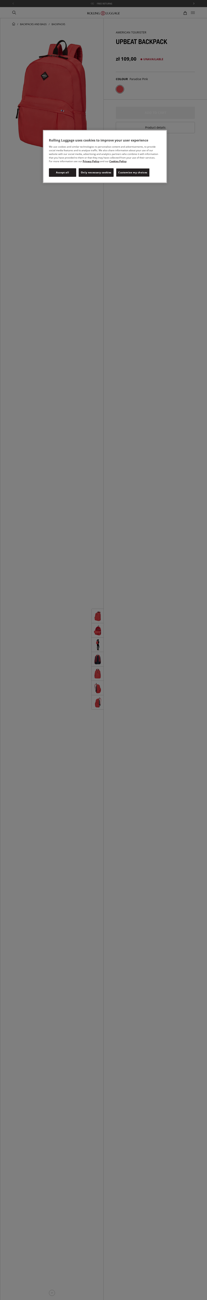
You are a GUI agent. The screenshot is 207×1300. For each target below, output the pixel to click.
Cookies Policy (118, 161)
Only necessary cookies (96, 172)
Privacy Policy (91, 161)
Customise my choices (132, 172)
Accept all (62, 172)
